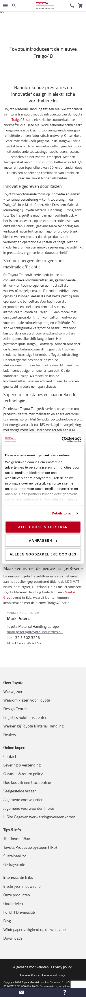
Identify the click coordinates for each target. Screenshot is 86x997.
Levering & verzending (22, 765)
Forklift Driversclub (19, 912)
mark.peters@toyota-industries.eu (35, 631)
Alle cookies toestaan (43, 527)
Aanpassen (40, 540)
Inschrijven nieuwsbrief (22, 886)
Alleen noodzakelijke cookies (43, 554)
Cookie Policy (30, 975)
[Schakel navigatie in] (5, 5)
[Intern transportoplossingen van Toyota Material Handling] (44, 5)
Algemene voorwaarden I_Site (28, 808)
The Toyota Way (16, 838)
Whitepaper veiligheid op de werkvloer (35, 929)
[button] (21, 992)
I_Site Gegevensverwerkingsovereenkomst (39, 816)
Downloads (12, 938)
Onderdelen (13, 903)
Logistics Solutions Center (25, 717)
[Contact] (71, 5)
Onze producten (16, 894)
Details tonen (62, 513)
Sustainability (14, 855)
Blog (7, 920)
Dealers (9, 734)
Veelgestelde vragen (20, 791)
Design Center (15, 708)
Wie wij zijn (12, 691)
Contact (9, 756)
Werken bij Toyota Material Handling (33, 726)
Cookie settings (53, 975)
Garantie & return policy (23, 773)
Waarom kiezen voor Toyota (26, 700)
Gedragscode (14, 864)
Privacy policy (61, 966)
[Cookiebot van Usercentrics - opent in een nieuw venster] (62, 439)
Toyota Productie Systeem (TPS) (30, 847)
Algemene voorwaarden (23, 799)
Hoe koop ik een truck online (27, 782)
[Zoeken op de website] (14, 5)
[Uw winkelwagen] (80, 5)
